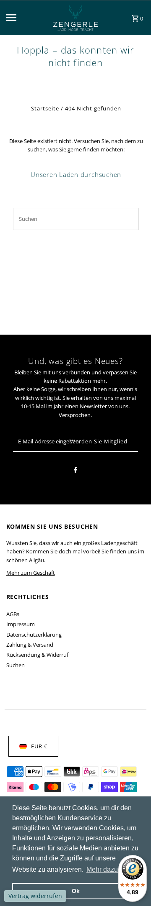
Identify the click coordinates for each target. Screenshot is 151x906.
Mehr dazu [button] (102, 869)
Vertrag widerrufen (35, 896)
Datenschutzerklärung (34, 634)
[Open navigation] (22, 17)
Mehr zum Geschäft (30, 572)
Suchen (15, 665)
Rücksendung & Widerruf (37, 654)
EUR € (39, 746)
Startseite (45, 108)
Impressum (20, 624)
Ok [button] (76, 891)
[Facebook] (75, 471)
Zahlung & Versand (29, 644)
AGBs (12, 614)
